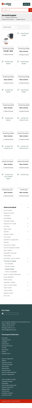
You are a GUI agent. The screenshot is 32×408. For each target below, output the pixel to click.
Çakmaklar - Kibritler (9, 282)
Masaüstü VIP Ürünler (10, 224)
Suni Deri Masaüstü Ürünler (11, 248)
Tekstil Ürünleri (8, 290)
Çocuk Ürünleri (8, 210)
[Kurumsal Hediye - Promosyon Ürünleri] (7, 4)
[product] (8, 38)
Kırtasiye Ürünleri (8, 234)
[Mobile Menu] (26, 4)
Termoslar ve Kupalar (14, 47)
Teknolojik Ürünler (9, 221)
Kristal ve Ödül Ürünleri (10, 285)
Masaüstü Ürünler (9, 213)
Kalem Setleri (7, 229)
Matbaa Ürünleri (8, 293)
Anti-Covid (7, 296)
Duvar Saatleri (8, 250)
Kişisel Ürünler (8, 288)
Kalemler (6, 232)
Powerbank (7, 215)
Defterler (6, 242)
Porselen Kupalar (10, 266)
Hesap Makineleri (9, 277)
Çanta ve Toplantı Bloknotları (12, 274)
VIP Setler (6, 226)
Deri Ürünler (7, 237)
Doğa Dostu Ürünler (9, 245)
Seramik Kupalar (5, 47)
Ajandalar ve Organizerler (11, 240)
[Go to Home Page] (2, 18)
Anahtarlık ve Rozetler (10, 253)
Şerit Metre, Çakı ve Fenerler (12, 258)
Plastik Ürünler (8, 280)
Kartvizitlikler (7, 256)
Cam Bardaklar (9, 264)
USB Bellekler (7, 218)
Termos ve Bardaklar (11, 272)
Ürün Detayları (9, 54)
